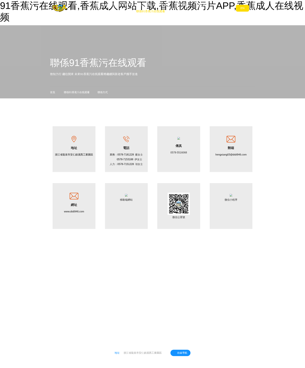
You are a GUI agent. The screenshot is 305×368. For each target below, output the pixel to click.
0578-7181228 (125, 154)
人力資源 (202, 4)
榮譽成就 (164, 4)
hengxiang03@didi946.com (231, 154)
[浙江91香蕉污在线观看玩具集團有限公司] (59, 8)
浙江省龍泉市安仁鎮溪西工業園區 (74, 154)
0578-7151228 (125, 164)
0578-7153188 (125, 159)
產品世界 (145, 4)
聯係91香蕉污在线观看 (150, 11)
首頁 (95, 4)
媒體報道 (183, 4)
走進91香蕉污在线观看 (116, 4)
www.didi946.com (74, 211)
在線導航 (182, 352)
